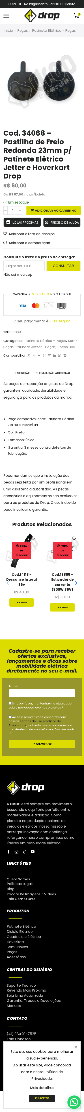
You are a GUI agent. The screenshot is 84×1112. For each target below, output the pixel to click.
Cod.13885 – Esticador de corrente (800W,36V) (62, 582)
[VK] (39, 355)
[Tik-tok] (24, 851)
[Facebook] (34, 355)
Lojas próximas (25, 222)
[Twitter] (28, 355)
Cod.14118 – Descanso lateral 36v (21, 579)
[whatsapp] (59, 355)
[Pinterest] (44, 355)
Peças (22, 30)
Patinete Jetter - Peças (36, 347)
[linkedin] (54, 355)
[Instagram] (16, 851)
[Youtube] (32, 851)
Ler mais (21, 602)
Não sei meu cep (17, 274)
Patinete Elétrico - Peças (54, 30)
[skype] (64, 355)
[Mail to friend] (49, 355)
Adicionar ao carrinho (55, 210)
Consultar (63, 265)
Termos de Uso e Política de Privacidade (35, 723)
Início (8, 30)
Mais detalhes (42, 1087)
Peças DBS (66, 347)
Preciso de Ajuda (65, 222)
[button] (76, 583)
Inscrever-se (42, 744)
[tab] (22, 373)
